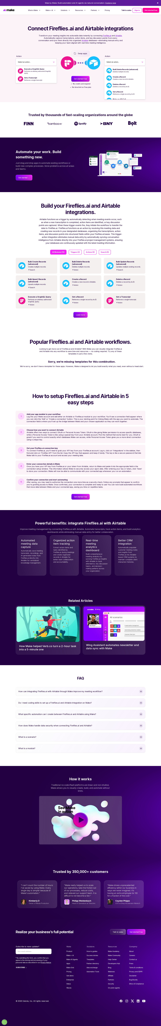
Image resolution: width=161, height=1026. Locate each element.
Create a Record (119, 77)
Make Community (114, 955)
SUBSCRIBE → (21, 967)
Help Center (112, 959)
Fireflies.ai (107, 36)
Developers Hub (114, 963)
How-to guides (92, 951)
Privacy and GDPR (135, 972)
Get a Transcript (30, 78)
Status (68, 984)
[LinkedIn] (138, 1001)
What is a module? (26, 748)
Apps (68, 963)
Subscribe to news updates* (27, 946)
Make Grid (70, 967)
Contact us (133, 959)
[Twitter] (132, 1001)
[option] (36, 71)
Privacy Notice (46, 962)
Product (69, 951)
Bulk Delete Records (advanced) (125, 69)
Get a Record (118, 92)
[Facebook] (121, 1001)
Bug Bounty (133, 980)
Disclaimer (133, 976)
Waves (68, 988)
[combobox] (106, 62)
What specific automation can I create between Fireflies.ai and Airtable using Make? (57, 714)
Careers (132, 955)
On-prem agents (114, 988)
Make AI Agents (72, 959)
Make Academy (113, 951)
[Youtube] (143, 1001)
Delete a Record (119, 84)
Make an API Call (119, 99)
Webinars (111, 972)
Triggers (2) (75, 252)
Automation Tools (93, 972)
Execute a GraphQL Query (34, 69)
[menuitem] (34, 10)
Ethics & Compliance (136, 984)
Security (111, 984)
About (131, 951)
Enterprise (70, 980)
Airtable (118, 36)
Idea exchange (92, 967)
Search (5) (105, 252)
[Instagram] (126, 1001)
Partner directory (93, 963)
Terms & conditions (136, 967)
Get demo (70, 976)
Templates (90, 959)
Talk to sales (126, 10)
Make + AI (70, 955)
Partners (111, 980)
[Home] (9, 10)
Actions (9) (90, 252)
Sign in (137, 10)
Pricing (107, 10)
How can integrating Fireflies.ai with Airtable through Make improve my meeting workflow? (60, 691)
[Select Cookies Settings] (4, 1022)
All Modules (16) (58, 252)
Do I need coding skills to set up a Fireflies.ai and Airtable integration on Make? (55, 703)
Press (131, 963)
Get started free (151, 10)
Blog (109, 967)
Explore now (110, 3)
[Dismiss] (157, 3)
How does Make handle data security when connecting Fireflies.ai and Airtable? (55, 725)
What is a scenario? (27, 737)
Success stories (92, 955)
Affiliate (110, 976)
